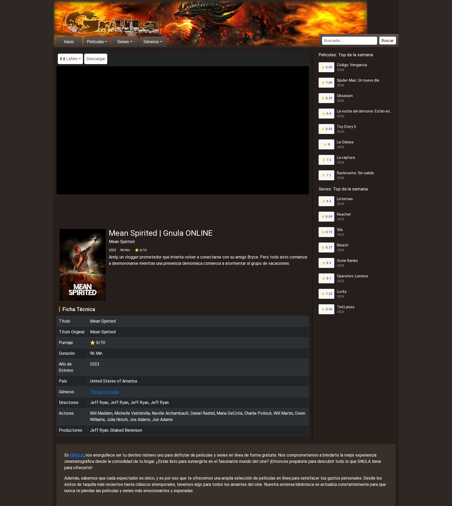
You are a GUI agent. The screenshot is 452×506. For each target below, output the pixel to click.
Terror (95, 391)
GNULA (77, 455)
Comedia (111, 391)
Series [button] (123, 41)
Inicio (69, 41)
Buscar (388, 40)
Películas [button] (95, 41)
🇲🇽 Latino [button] (69, 58)
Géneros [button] (151, 41)
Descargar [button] (95, 58)
